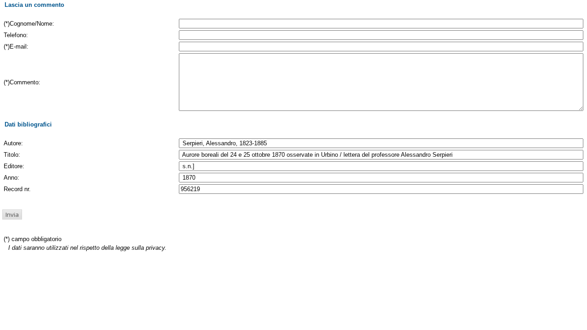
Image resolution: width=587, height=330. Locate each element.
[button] (12, 214)
